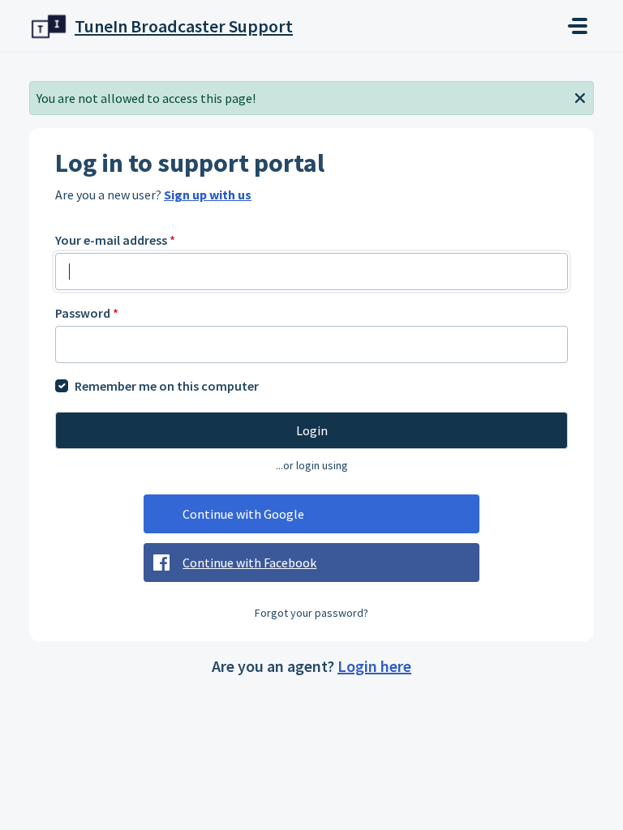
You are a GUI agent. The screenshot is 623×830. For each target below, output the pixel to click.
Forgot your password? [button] (311, 612)
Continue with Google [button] (243, 514)
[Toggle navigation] (577, 26)
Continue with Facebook (249, 562)
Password (86, 313)
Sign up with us (207, 194)
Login (312, 430)
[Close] (580, 96)
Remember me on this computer (167, 386)
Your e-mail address (115, 240)
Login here (374, 666)
